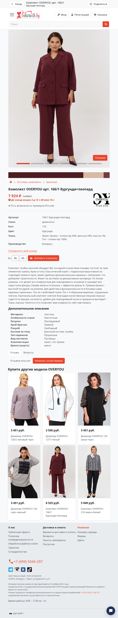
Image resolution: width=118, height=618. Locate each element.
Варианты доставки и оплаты (59, 532)
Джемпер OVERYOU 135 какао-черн (94, 438)
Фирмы (81, 536)
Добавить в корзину (45, 258)
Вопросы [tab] (28, 352)
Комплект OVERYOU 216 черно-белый (92, 510)
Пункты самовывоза (54, 540)
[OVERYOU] (102, 198)
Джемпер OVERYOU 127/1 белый (57, 438)
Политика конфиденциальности (20, 538)
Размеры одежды (87, 532)
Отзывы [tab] (14, 352)
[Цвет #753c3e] (107, 175)
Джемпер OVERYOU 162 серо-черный (24, 510)
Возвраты (48, 536)
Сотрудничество (17, 551)
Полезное (83, 527)
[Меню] (12, 15)
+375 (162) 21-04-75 (90, 592)
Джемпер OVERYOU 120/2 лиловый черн (22, 438)
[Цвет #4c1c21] (45, 175)
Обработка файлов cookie (23, 543)
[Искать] (106, 24)
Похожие (100, 157)
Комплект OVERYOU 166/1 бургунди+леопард (57, 512)
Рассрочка (49, 544)
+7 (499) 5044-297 (28, 561)
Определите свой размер (22, 251)
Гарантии (13, 547)
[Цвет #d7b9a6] (93, 175)
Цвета (80, 540)
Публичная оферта (19, 532)
